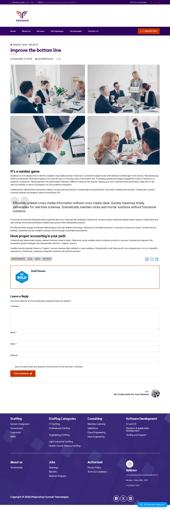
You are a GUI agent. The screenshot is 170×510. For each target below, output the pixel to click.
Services (40, 31)
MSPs (13, 436)
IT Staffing (54, 423)
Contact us (93, 31)
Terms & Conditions (97, 471)
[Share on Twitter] (152, 259)
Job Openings (57, 31)
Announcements (18, 259)
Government (16, 428)
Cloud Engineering (96, 432)
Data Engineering (96, 436)
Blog (24, 44)
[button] (152, 504)
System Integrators (19, 423)
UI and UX (131, 423)
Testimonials (76, 31)
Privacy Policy (94, 467)
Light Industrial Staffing (61, 441)
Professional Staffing (59, 428)
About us (26, 31)
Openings (53, 467)
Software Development (141, 418)
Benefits (53, 471)
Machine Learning (96, 423)
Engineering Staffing (59, 434)
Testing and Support (136, 434)
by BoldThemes (45, 59)
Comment (15, 306)
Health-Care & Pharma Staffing (65, 445)
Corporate (15, 432)
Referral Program (57, 475)
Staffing (16, 418)
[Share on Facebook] (147, 259)
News (37, 259)
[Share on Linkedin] (157, 259)
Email (13, 344)
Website (14, 355)
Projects (33, 44)
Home (13, 31)
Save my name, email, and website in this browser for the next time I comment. (49, 367)
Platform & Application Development (137, 429)
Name (13, 332)
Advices (17, 44)
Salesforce (92, 428)
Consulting (94, 418)
